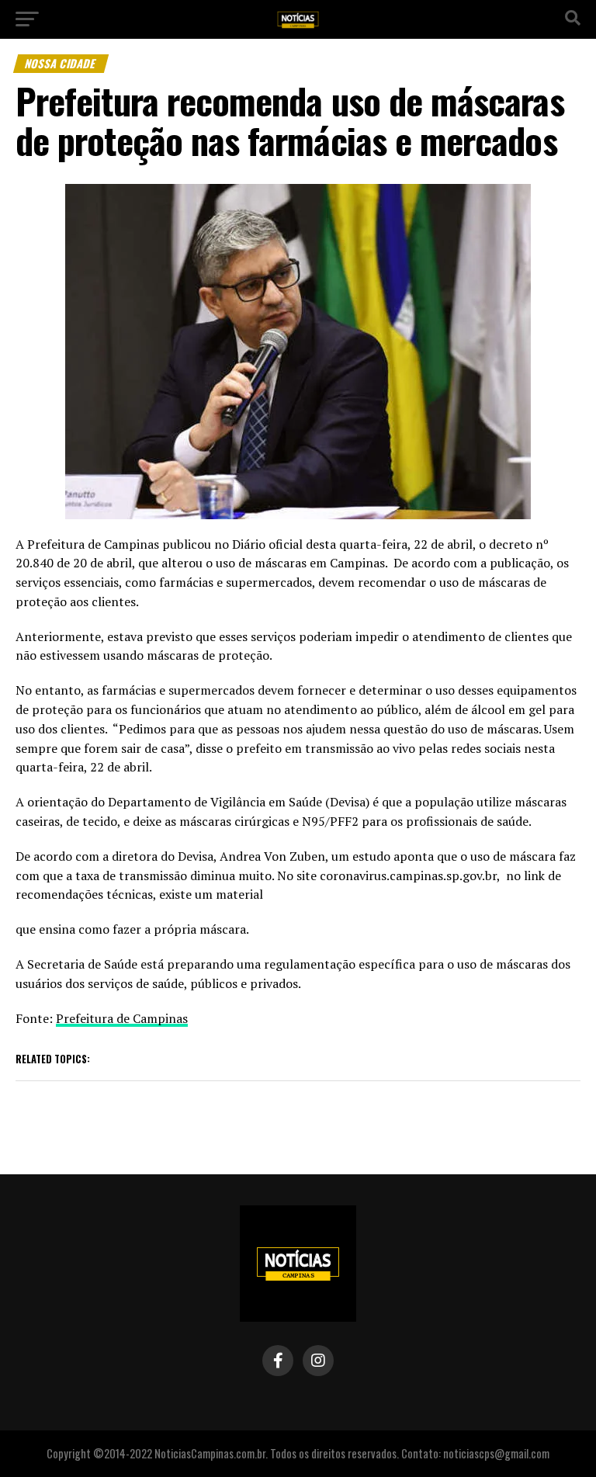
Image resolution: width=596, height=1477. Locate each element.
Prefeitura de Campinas (122, 1018)
